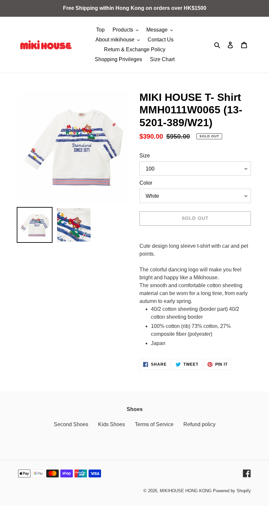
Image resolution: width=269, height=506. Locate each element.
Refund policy (199, 424)
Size (144, 155)
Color (145, 183)
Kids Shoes (111, 424)
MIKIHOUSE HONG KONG (186, 490)
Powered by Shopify (232, 490)
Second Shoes (71, 424)
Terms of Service (154, 424)
